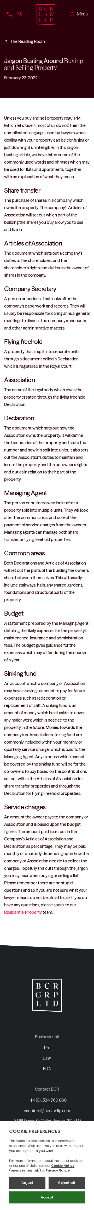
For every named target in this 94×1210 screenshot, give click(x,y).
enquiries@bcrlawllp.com (47, 1110)
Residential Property (23, 912)
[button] (76, 14)
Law (47, 1058)
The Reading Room (27, 41)
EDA (47, 1068)
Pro (47, 1047)
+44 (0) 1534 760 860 (47, 1100)
